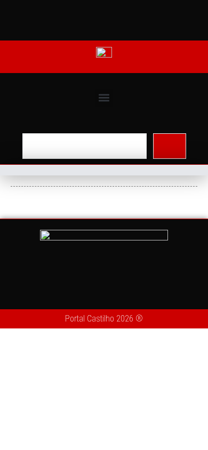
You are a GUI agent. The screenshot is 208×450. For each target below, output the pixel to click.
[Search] (169, 146)
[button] (104, 98)
